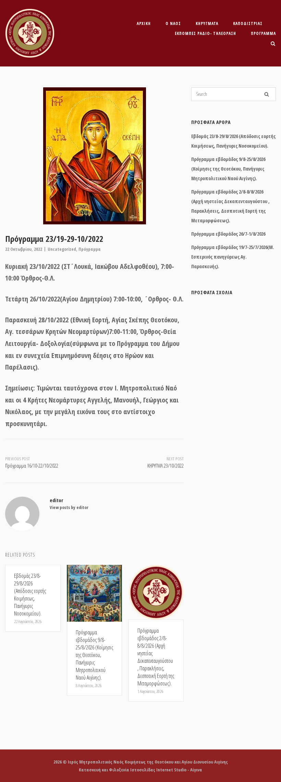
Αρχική (144, 23)
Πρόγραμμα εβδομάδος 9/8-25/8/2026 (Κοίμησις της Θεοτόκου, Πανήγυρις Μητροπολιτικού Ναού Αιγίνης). (228, 169)
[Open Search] (273, 44)
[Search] (266, 94)
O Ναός (173, 23)
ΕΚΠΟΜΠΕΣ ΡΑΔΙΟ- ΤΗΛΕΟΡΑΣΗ (205, 33)
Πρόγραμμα (263, 33)
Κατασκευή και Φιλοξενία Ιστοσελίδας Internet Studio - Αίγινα (140, 770)
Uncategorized (62, 249)
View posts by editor (69, 507)
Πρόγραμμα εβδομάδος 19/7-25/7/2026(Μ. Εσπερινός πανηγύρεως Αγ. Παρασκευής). (232, 257)
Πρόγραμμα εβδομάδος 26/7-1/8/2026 (228, 234)
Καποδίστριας (247, 23)
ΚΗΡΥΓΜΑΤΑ (207, 23)
